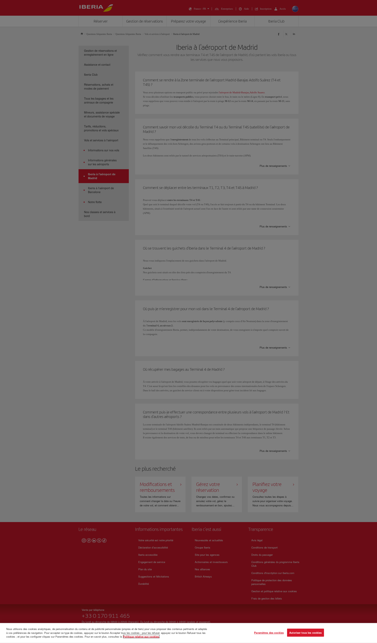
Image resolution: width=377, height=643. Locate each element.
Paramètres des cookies (269, 633)
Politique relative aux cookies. (141, 636)
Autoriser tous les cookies (305, 633)
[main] (188, 633)
